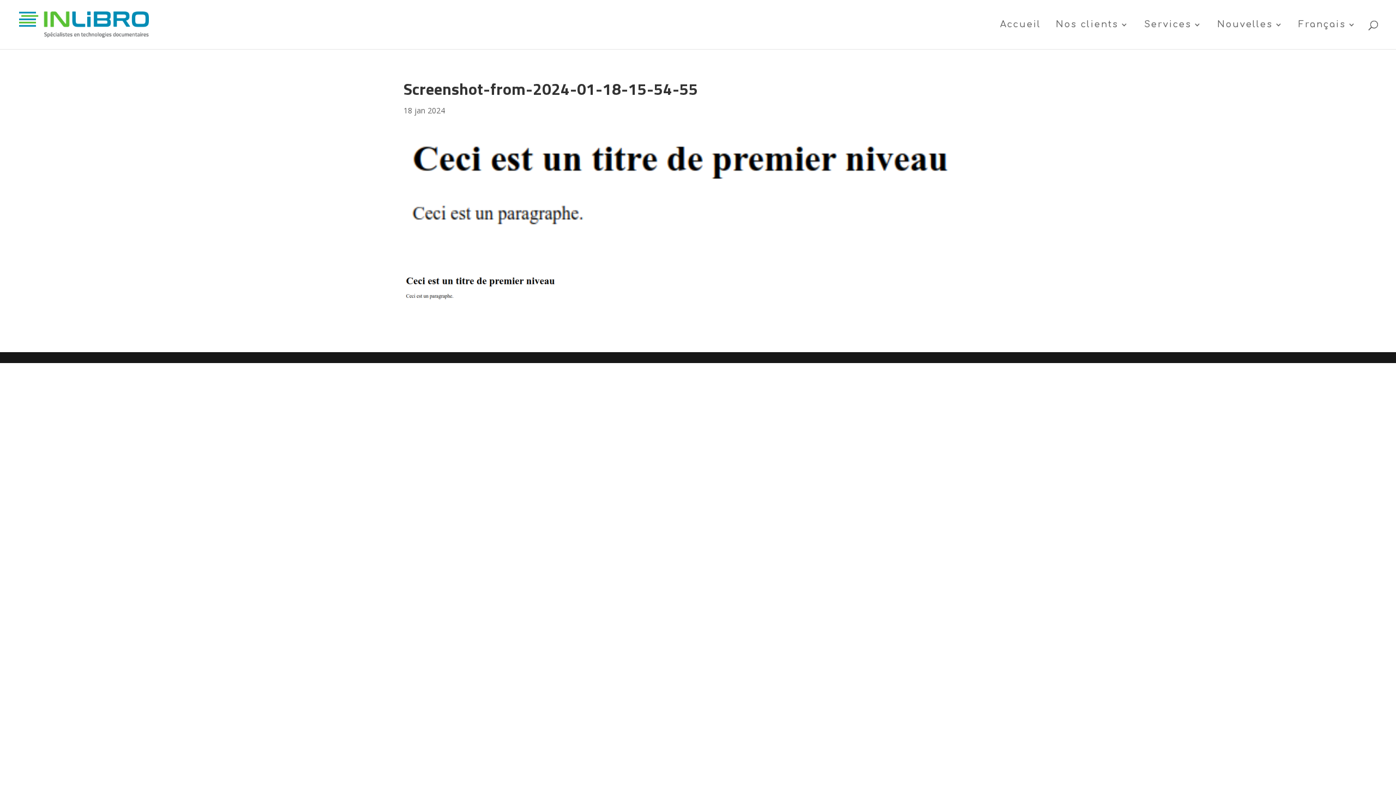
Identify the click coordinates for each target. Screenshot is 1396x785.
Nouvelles (1245, 25)
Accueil (1020, 25)
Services (1168, 25)
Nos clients (1087, 25)
